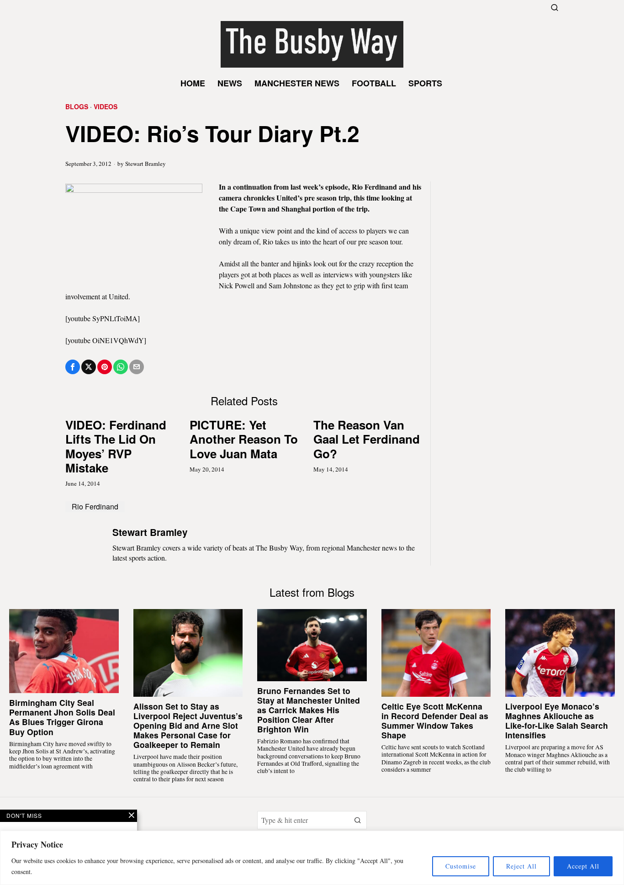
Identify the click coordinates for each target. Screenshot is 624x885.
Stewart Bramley (145, 163)
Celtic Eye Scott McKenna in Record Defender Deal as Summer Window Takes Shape (434, 720)
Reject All (521, 866)
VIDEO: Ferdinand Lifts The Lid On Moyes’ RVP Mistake (115, 446)
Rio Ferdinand (95, 506)
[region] (312, 858)
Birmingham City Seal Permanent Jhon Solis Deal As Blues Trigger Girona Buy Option (62, 717)
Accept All (583, 866)
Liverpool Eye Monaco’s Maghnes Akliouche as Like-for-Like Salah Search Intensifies (556, 720)
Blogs (76, 106)
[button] (358, 820)
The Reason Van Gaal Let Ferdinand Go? (366, 439)
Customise (460, 866)
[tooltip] (72, 367)
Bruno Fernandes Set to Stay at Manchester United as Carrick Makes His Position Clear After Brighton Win (308, 710)
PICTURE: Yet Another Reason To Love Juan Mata (244, 439)
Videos (105, 106)
